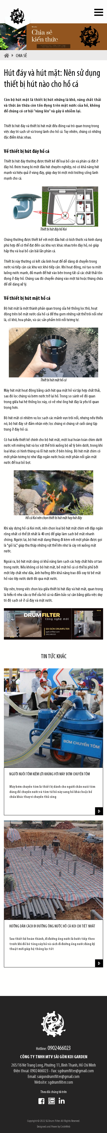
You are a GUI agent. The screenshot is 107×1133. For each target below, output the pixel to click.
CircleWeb (65, 1126)
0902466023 (59, 1048)
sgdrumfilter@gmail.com (76, 1071)
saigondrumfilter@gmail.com (58, 1077)
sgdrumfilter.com (60, 1082)
